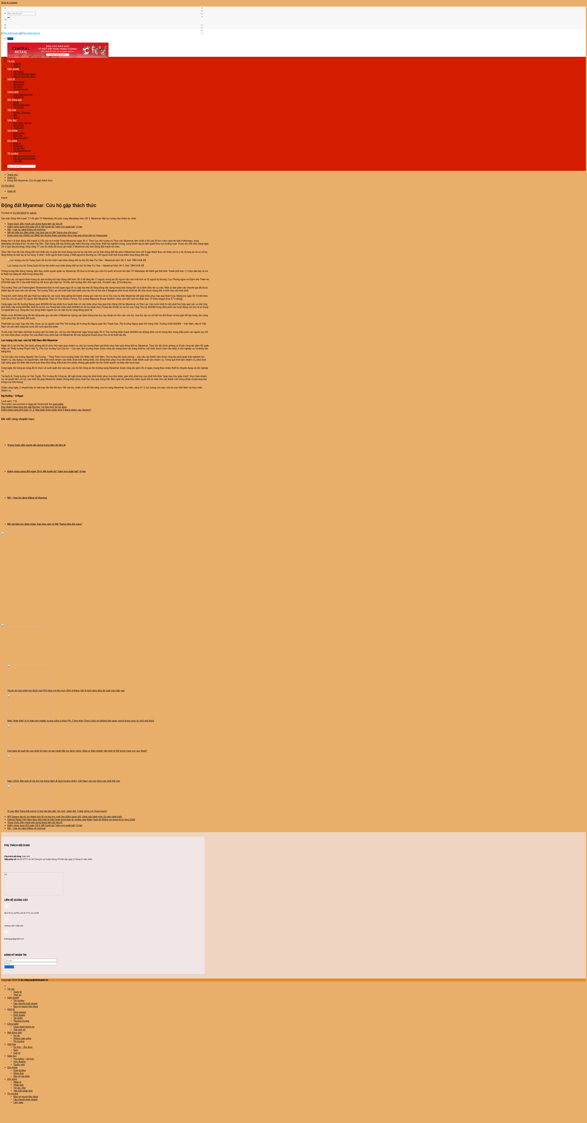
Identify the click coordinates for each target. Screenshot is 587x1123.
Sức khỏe (12, 130)
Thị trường (18, 71)
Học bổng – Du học (22, 123)
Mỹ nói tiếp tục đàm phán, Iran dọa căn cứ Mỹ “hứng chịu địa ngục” (42, 232)
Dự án (16, 102)
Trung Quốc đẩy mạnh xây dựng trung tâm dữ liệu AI (35, 223)
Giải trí (16, 117)
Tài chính (17, 87)
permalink (58, 404)
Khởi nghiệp (18, 82)
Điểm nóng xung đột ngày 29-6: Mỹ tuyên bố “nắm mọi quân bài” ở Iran (44, 226)
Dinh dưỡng (18, 133)
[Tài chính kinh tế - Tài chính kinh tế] (20, 33)
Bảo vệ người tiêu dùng (24, 76)
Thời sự (17, 66)
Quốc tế (17, 64)
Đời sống (12, 140)
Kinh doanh (13, 68)
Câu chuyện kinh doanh (24, 74)
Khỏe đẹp (17, 135)
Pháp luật (18, 146)
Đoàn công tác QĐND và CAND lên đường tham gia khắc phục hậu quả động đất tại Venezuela (57, 235)
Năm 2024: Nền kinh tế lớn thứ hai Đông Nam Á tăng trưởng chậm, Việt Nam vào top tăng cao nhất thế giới (63, 781)
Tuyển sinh (18, 128)
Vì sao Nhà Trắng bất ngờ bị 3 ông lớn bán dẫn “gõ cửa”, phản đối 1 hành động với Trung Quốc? (57, 811)
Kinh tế (11, 79)
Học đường (18, 125)
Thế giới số (18, 97)
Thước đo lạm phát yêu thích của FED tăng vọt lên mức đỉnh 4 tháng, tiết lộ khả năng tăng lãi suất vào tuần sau (66, 690)
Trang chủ (12, 174)
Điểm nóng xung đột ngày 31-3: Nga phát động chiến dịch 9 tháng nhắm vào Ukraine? (46, 409)
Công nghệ (13, 91)
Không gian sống (21, 105)
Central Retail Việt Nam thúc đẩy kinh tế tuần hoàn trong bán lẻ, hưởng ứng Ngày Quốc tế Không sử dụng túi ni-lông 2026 (71, 819)
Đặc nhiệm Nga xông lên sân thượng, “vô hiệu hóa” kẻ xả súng (34, 407)
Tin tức (11, 61)
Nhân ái (17, 143)
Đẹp (15, 115)
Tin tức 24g (18, 148)
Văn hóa (11, 110)
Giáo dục (12, 120)
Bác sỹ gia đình (20, 138)
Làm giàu (17, 161)
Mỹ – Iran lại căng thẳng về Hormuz (26, 229)
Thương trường (20, 89)
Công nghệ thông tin (23, 94)
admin (33, 212)
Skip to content (9, 2)
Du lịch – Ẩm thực (21, 112)
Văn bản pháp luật (22, 151)
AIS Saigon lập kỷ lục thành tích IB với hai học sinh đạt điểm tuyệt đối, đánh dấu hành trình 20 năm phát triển (64, 816)
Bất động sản (14, 99)
